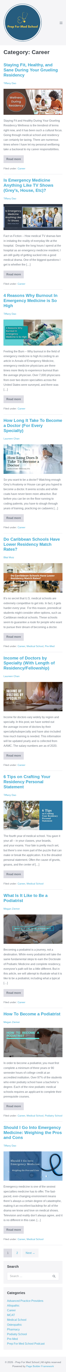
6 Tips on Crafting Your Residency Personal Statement (27, 781)
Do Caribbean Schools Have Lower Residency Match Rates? (32, 544)
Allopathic (13, 1305)
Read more (15, 158)
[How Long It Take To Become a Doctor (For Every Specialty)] (33, 459)
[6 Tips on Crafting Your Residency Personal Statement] (33, 815)
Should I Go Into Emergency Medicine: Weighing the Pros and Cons (33, 1132)
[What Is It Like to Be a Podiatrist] (33, 929)
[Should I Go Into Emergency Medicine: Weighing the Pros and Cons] (33, 1166)
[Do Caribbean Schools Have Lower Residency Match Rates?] (33, 578)
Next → (30, 1252)
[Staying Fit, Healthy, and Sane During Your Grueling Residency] (33, 102)
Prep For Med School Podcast (26, 1343)
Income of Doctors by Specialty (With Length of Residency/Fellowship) (29, 663)
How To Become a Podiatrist (32, 1014)
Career (21, 168)
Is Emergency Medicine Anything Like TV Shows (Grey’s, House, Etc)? (28, 185)
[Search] (54, 1276)
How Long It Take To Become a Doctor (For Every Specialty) (33, 425)
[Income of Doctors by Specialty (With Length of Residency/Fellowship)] (33, 696)
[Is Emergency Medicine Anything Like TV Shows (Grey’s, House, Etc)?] (33, 217)
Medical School (35, 646)
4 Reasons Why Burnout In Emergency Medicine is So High (31, 300)
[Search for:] (33, 1276)
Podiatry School (53, 1115)
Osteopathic (14, 1324)
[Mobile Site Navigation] (61, 22)
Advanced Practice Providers (25, 1300)
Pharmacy (13, 1329)
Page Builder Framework (40, 1366)
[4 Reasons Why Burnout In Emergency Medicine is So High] (33, 333)
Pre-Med (50, 646)
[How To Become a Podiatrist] (33, 1042)
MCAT (11, 1315)
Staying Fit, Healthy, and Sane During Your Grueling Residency (31, 69)
